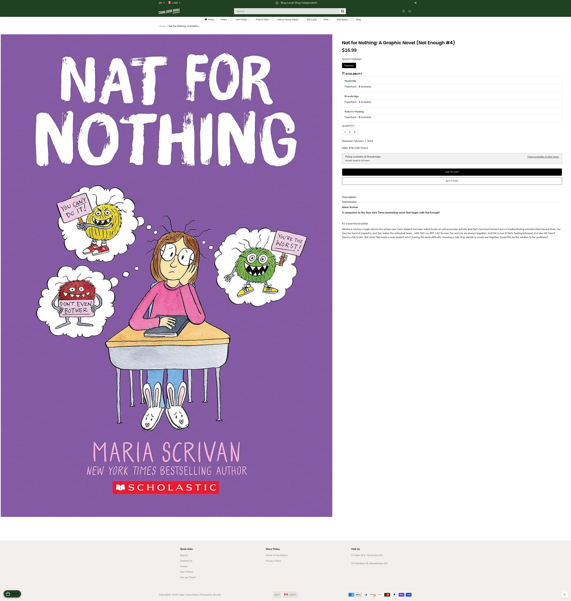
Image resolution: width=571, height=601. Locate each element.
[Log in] (403, 11)
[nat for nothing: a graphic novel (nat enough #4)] (166, 275)
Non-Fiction (186, 572)
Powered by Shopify (210, 594)
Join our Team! (188, 577)
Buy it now (452, 181)
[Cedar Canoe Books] (169, 11)
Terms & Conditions (276, 555)
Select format (352, 59)
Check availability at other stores (543, 156)
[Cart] (409, 11)
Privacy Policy (273, 561)
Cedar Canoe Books (188, 594)
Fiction (184, 566)
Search (184, 555)
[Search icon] (342, 11)
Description (349, 197)
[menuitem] (211, 19)
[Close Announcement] (415, 2)
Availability (353, 74)
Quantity (348, 126)
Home (162, 26)
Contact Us (186, 561)
